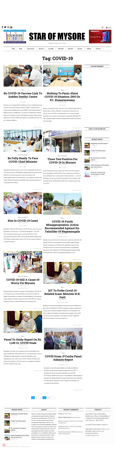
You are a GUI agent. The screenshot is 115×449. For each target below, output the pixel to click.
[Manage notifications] (4, 445)
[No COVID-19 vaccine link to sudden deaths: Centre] (23, 86)
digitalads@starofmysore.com (101, 429)
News (20, 49)
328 (49, 397)
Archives (70, 49)
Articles (41, 49)
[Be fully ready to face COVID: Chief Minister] (23, 151)
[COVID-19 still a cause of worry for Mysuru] (23, 272)
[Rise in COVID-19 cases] (23, 213)
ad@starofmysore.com (98, 431)
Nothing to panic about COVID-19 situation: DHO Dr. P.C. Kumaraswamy (62, 97)
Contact (98, 49)
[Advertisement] (54, 12)
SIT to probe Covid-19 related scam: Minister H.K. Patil (62, 294)
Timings (88, 49)
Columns (51, 49)
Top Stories (25, 155)
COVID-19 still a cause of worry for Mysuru (22, 281)
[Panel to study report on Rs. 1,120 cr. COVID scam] (23, 332)
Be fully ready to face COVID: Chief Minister (23, 159)
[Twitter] (5, 27)
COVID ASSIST (30, 49)
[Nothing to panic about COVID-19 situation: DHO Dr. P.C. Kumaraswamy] (62, 86)
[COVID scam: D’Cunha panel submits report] (63, 349)
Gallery (79, 49)
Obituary (61, 49)
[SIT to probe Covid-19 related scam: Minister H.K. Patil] (62, 283)
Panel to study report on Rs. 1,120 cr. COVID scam (23, 341)
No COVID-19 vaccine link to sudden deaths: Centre (23, 95)
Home (13, 49)
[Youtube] (11, 27)
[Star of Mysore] (53, 38)
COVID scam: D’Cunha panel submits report (63, 358)
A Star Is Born (67, 414)
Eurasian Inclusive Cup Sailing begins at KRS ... (98, 173)
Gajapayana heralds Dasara (99, 143)
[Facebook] (2, 27)
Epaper (109, 27)
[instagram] (8, 27)
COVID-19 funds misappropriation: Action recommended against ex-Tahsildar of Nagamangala (62, 226)
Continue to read (37, 127)
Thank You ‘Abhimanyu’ (98, 151)
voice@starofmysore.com (92, 435)
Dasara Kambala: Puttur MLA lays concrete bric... (100, 166)
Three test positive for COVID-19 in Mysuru (62, 160)
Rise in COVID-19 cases (23, 220)
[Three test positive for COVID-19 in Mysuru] (62, 152)
